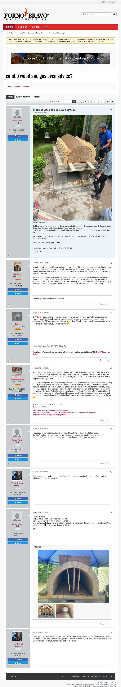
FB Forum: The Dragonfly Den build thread (50, 411)
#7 (111, 513)
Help (46, 27)
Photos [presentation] (36, 97)
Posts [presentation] (10, 97)
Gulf (17, 324)
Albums (35, 27)
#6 (111, 472)
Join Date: (13, 130)
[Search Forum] (114, 14)
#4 (111, 368)
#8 (111, 632)
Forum (13, 33)
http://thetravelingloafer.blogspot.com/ (52, 415)
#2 (111, 263)
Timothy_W (17, 483)
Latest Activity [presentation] (23, 97)
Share (19, 136)
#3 (111, 313)
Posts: (16, 132)
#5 (111, 429)
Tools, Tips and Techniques (56, 33)
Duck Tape (17, 121)
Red (13, 676)
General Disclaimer (91, 676)
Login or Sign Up (107, 2)
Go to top (107, 676)
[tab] (10, 97)
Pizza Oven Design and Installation (31, 33)
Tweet (19, 140)
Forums (9, 27)
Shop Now (22, 27)
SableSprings (17, 379)
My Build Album (99, 352)
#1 (111, 109)
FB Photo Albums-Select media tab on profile (78, 413)
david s (17, 274)
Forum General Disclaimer (18, 86)
